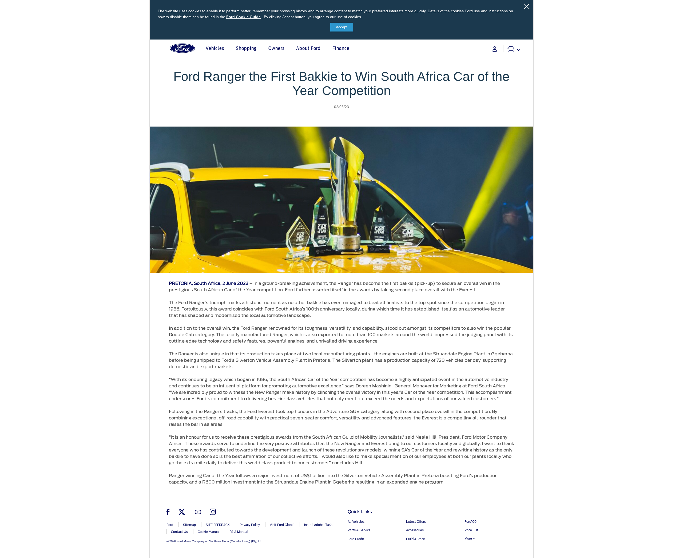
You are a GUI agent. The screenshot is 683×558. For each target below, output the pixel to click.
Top (538, 532)
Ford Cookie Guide (243, 17)
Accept (341, 27)
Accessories (415, 530)
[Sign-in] (495, 49)
